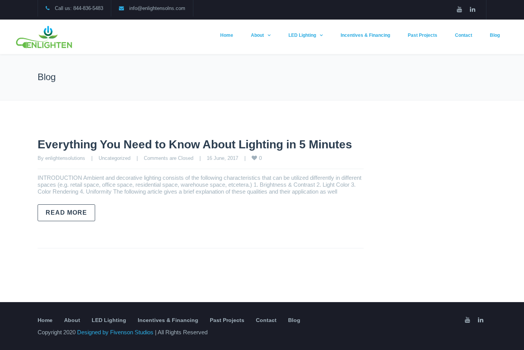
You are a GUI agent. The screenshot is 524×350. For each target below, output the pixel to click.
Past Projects (422, 35)
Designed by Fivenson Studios (116, 332)
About (257, 35)
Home (226, 35)
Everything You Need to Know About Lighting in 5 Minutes (195, 144)
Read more (66, 212)
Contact (463, 35)
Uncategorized (114, 158)
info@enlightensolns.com (157, 8)
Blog (495, 35)
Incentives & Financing (365, 35)
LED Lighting (302, 35)
